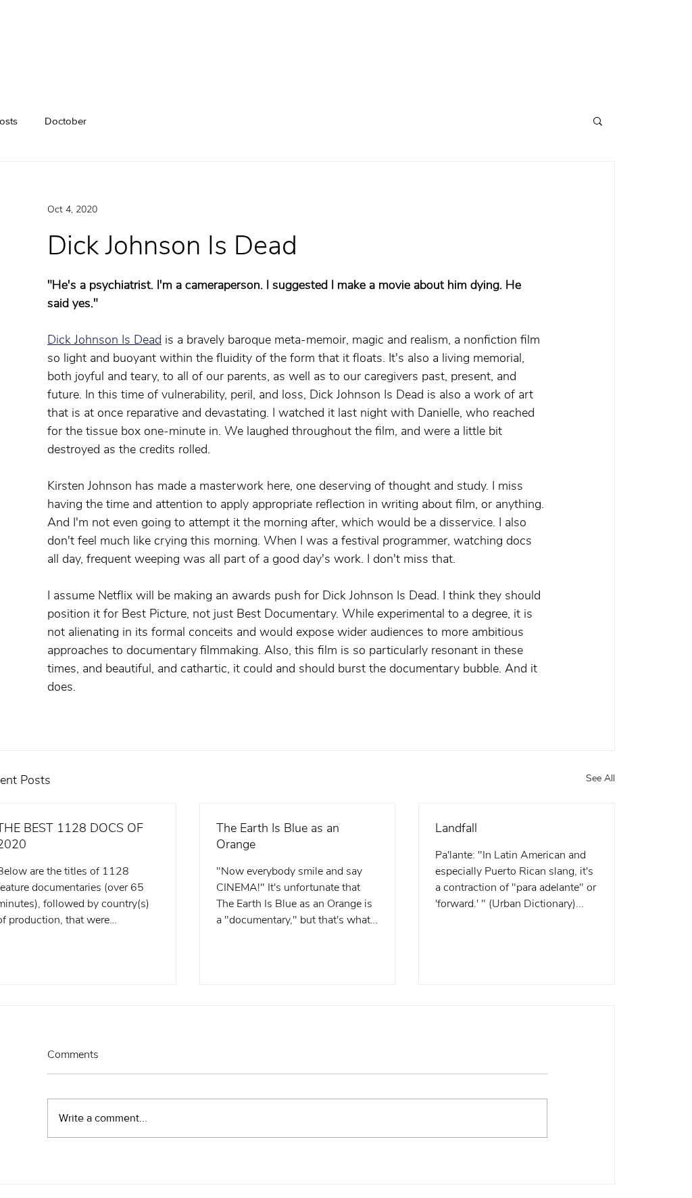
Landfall (456, 828)
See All (600, 778)
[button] (597, 120)
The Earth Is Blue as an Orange (277, 836)
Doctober (65, 120)
